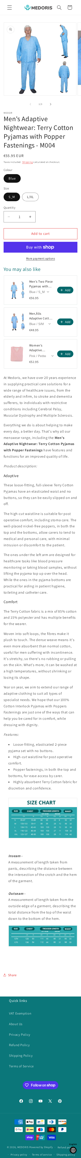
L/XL (30, 197)
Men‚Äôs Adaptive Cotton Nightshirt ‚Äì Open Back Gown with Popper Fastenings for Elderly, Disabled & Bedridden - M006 (41, 316)
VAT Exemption (20, 1013)
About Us (15, 1024)
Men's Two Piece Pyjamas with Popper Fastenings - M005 (41, 284)
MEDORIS (23, 1147)
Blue (12, 178)
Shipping (27, 162)
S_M (12, 197)
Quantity (9, 207)
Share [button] (12, 975)
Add (67, 290)
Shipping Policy (21, 1055)
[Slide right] (51, 104)
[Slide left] (30, 104)
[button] (9, 7)
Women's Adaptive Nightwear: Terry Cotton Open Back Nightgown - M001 (41, 348)
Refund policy (66, 1147)
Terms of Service (21, 1066)
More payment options (40, 258)
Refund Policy (19, 1045)
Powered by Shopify (41, 1147)
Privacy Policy (19, 1034)
